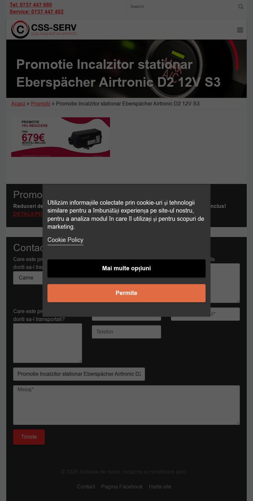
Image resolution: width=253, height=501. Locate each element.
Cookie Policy (65, 240)
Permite (126, 293)
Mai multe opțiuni (126, 268)
